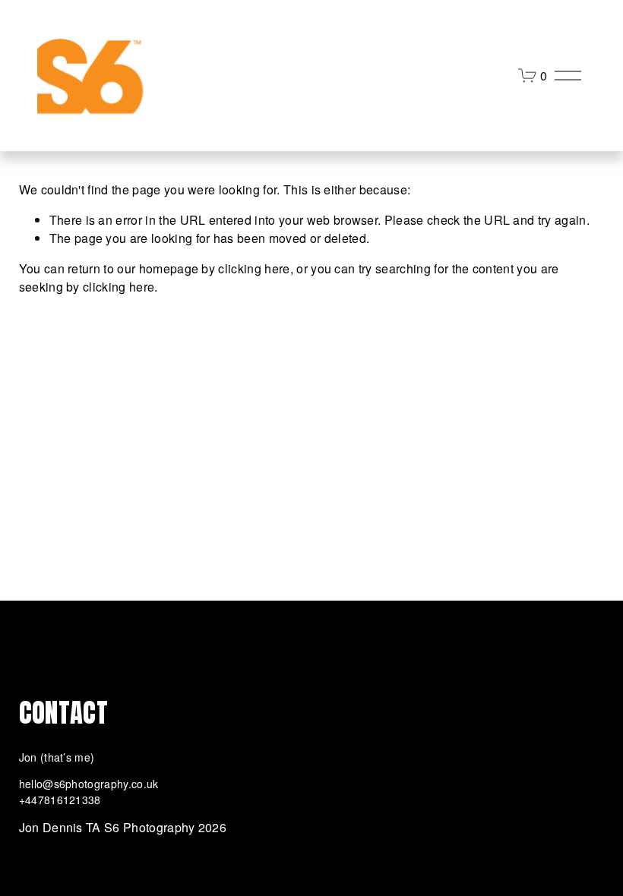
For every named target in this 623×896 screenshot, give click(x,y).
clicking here (253, 268)
